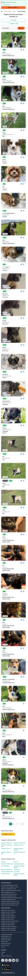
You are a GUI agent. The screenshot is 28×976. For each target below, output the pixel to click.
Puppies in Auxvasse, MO (6, 845)
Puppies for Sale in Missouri (8, 915)
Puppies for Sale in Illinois (7, 924)
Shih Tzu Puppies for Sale (7, 892)
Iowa (14, 11)
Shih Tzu (16, 861)
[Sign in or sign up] (23, 34)
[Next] (19, 824)
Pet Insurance (4, 941)
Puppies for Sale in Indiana (8, 917)
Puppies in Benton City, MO (18, 849)
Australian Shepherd (19, 864)
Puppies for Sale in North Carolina (9, 921)
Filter (14, 20)
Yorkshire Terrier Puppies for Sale (9, 887)
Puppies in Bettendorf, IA (19, 852)
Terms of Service (5, 945)
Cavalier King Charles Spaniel (19, 866)
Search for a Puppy (12, 7)
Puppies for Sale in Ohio (7, 919)
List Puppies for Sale (6, 938)
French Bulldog (5, 866)
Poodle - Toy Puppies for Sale (8, 888)
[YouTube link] (13, 960)
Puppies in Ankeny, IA (7, 843)
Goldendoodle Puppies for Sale (9, 894)
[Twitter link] (2, 960)
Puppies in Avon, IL (19, 845)
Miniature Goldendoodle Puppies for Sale (11, 897)
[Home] (2, 11)
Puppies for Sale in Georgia (8, 923)
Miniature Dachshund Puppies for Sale (11, 890)
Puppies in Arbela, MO (19, 843)
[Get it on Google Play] (13, 969)
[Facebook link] (9, 960)
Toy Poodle (16, 871)
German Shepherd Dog (7, 871)
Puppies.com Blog (5, 939)
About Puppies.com (6, 936)
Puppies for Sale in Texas (7, 914)
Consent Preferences (6, 956)
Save (22, 28)
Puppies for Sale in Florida (7, 910)
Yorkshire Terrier (5, 873)
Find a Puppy (7, 11)
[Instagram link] (6, 960)
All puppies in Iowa (7, 834)
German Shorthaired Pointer (19, 874)
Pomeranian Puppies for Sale (8, 896)
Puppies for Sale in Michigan (8, 930)
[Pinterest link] (17, 960)
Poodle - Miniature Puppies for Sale (10, 901)
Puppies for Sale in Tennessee (8, 926)
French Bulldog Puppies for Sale (9, 885)
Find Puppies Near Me (6, 934)
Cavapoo (3, 861)
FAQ (2, 954)
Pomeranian (17, 869)
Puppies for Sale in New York (8, 928)
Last (22, 824)
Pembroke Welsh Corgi (7, 864)
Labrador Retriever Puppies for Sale (10, 903)
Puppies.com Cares (6, 943)
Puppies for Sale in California (8, 912)
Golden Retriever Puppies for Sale (9, 905)
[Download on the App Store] (13, 965)
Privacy (3, 947)
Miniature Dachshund (6, 869)
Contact (3, 952)
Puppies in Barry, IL (6, 848)
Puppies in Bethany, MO (6, 852)
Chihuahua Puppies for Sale (8, 899)
